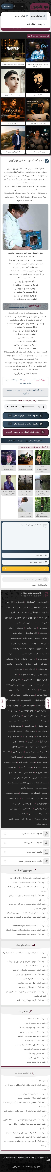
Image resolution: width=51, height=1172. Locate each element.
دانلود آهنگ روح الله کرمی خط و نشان (30, 1137)
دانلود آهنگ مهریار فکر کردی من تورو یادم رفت (26, 961)
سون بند (43, 690)
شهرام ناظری (42, 710)
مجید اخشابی (28, 380)
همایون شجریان (40, 819)
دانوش (24, 659)
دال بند (32, 659)
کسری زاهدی (17, 746)
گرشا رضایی (42, 752)
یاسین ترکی (14, 819)
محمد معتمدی (15, 772)
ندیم (31, 813)
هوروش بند (26, 819)
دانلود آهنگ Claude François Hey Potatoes (29, 925)
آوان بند (10, 602)
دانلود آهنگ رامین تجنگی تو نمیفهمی (30, 1094)
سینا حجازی (42, 695)
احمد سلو (10, 607)
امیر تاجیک (7, 617)
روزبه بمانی (42, 674)
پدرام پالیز (34, 643)
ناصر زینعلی (15, 808)
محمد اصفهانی (12, 767)
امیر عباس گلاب (29, 623)
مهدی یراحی (42, 803)
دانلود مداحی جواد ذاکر (37, 1053)
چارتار (13, 643)
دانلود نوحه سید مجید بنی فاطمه (32, 1036)
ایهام (11, 628)
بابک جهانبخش (31, 633)
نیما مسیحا (22, 813)
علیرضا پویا (42, 731)
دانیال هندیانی (13, 659)
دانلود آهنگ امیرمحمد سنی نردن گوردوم (29, 970)
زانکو (17, 674)
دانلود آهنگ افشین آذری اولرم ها (32, 987)
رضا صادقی (42, 669)
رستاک (28, 664)
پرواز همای (22, 643)
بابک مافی (17, 633)
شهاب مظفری (28, 705)
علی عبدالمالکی (29, 721)
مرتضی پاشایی (27, 783)
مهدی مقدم (14, 798)
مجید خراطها (16, 757)
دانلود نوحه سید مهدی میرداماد (33, 1027)
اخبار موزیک (15, 1166)
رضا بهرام (19, 664)
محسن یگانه (26, 767)
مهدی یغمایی (29, 803)
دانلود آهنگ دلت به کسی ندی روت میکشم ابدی (26, 1132)
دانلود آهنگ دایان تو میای (35, 966)
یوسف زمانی (42, 824)
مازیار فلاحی (18, 752)
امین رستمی (31, 628)
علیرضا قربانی (29, 736)
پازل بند (44, 643)
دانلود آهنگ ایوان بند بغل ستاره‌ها (32, 983)
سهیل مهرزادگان (13, 685)
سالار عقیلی (29, 679)
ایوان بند (43, 633)
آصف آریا (20, 602)
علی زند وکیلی (41, 715)
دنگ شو (44, 664)
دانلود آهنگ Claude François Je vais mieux (29, 882)
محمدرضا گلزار (41, 783)
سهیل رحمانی (28, 685)
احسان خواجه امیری (39, 607)
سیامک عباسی (31, 690)
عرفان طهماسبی (27, 710)
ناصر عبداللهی (41, 813)
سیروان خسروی (15, 690)
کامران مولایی (41, 746)
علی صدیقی (16, 715)
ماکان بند (7, 752)
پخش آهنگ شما (34, 24)
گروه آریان (30, 752)
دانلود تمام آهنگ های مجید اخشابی (22, 432)
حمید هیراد (42, 659)
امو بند (24, 612)
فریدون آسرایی (19, 741)
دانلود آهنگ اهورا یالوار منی (35, 979)
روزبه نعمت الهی (28, 674)
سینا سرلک (15, 695)
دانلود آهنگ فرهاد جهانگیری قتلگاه (31, 1000)
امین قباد (19, 628)
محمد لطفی (29, 772)
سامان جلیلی (16, 679)
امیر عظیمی (15, 623)
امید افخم (43, 617)
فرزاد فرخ (43, 741)
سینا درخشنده (29, 695)
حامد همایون (41, 648)
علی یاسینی (29, 726)
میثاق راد (16, 803)
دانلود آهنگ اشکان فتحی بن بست (32, 1098)
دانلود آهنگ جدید (38, 1080)
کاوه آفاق (29, 746)
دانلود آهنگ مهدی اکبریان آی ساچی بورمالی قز (26, 913)
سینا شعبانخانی (40, 700)
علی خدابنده (13, 710)
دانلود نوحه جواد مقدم (37, 1019)
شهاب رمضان (41, 705)
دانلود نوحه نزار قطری (37, 1058)
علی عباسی (42, 721)
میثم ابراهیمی (41, 808)
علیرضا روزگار (30, 731)
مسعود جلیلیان (11, 783)
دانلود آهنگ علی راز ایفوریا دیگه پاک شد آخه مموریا (24, 1119)
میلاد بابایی (28, 808)
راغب (36, 664)
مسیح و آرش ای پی (39, 793)
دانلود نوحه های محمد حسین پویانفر (31, 1044)
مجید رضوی (42, 762)
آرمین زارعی (42, 602)
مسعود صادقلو (27, 788)
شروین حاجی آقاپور (11, 700)
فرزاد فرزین (32, 741)
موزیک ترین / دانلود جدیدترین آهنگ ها (39, 6)
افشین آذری (35, 612)
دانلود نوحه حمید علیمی (36, 1062)
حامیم (31, 648)
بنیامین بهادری (41, 638)
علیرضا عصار (42, 736)
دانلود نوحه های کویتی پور (35, 1049)
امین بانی (43, 628)
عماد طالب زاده (14, 736)
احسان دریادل (22, 607)
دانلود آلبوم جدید (34, 852)
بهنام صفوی (16, 638)
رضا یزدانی (18, 669)
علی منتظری (42, 726)
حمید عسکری (14, 654)
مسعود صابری (41, 788)
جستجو (7, 6)
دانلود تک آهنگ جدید (32, 833)
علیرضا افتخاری (15, 726)
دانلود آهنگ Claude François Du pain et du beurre (26, 930)
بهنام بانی (27, 638)
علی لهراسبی (14, 721)
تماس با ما (20, 16)
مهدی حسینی (28, 798)
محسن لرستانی (40, 767)
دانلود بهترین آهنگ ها (32, 1166)
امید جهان (32, 617)
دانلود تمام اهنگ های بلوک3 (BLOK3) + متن (27, 878)
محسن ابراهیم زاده (27, 762)
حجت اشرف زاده (19, 648)
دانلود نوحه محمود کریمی (35, 1023)
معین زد (24, 793)
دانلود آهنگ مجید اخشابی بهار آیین (26, 160)
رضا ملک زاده (30, 669)
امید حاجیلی (20, 617)
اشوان (44, 612)
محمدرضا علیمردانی (21, 777)
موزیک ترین (36, 16)
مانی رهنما (42, 757)
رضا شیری (9, 664)
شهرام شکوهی (13, 705)
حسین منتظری (41, 654)
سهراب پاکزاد (42, 685)
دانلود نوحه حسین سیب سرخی (33, 1032)
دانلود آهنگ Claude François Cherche (31, 934)
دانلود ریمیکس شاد (33, 842)
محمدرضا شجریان (39, 777)
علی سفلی (28, 715)
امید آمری (15, 612)
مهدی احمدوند (12, 793)
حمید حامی (27, 654)
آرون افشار (30, 602)
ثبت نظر (42, 568)
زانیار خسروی (42, 679)
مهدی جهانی (42, 798)
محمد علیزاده (41, 772)
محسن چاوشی (10, 762)
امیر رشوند (43, 623)
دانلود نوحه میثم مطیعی (35, 1040)
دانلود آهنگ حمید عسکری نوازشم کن (31, 974)
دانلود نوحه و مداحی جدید (30, 861)
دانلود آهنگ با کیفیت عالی (23, 415)
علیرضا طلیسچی (15, 731)
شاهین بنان (26, 700)
